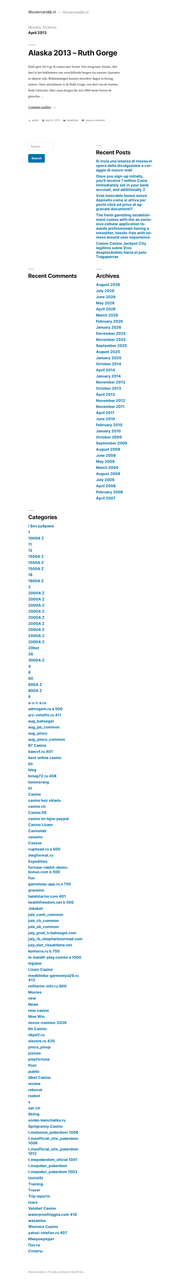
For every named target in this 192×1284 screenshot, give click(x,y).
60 (30, 678)
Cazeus (35, 843)
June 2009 (106, 455)
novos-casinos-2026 (47, 1022)
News (33, 1004)
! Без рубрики (41, 526)
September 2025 (111, 345)
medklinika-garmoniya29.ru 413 (53, 977)
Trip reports (39, 1196)
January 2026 (108, 327)
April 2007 (106, 498)
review (34, 1083)
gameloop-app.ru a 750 (49, 884)
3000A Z (36, 660)
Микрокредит (41, 1239)
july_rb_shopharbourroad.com (55, 939)
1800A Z (36, 581)
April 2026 (106, 309)
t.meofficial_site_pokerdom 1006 (53, 1140)
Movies (35, 992)
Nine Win (36, 1016)
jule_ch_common (43, 920)
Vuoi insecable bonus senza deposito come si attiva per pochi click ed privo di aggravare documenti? (121, 202)
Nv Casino (37, 1029)
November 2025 (111, 339)
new (32, 998)
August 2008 (108, 473)
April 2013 (105, 394)
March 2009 (107, 467)
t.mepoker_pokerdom (47, 1166)
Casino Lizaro (40, 824)
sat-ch (34, 1108)
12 (30, 550)
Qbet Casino (39, 1077)
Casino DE (37, 812)
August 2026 (108, 284)
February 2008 (109, 492)
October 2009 (109, 437)
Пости (34, 1245)
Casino (34, 794)
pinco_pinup (39, 1047)
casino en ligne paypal (48, 818)
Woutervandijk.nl (42, 12)
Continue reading (42, 107)
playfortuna (39, 1059)
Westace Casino (43, 1226)
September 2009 (111, 443)
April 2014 (105, 370)
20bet (33, 648)
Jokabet (35, 908)
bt (30, 788)
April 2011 (105, 412)
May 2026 (105, 303)
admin (35, 120)
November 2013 (110, 382)
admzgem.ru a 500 (45, 709)
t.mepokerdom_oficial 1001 (52, 1159)
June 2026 (106, 297)
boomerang (38, 782)
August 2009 (108, 449)
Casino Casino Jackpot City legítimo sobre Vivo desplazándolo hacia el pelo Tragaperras (121, 250)
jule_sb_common (43, 926)
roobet (34, 1096)
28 (30, 654)
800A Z (35, 684)
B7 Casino (37, 745)
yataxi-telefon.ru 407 (47, 1232)
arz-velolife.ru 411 (44, 715)
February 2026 (109, 321)
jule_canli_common (45, 914)
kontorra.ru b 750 (44, 951)
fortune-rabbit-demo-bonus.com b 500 (48, 869)
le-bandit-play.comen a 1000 (54, 957)
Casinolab (37, 831)
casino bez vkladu (44, 800)
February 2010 (109, 425)
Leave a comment (95, 120)
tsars (33, 1202)
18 (30, 574)
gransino (36, 890)
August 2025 (108, 351)
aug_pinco (37, 733)
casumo (35, 837)
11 (30, 544)
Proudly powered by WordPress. (66, 1272)
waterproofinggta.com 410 (52, 1214)
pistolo (34, 1053)
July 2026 (105, 290)
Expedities (72, 120)
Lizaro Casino (40, 969)
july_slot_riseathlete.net (50, 945)
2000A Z (36, 593)
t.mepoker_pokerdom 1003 (52, 1172)
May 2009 (105, 461)
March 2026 (107, 315)
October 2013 (108, 388)
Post (32, 1065)
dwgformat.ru (40, 855)
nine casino (38, 1010)
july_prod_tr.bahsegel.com (52, 933)
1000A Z (36, 538)
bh (30, 764)
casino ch (37, 806)
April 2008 (106, 486)
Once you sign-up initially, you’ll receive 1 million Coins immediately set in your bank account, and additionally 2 (122, 183)
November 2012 (110, 400)
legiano (35, 963)
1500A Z (36, 556)
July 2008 (105, 479)
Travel (34, 1190)
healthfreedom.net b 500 (51, 902)
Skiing (33, 1114)
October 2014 (108, 364)
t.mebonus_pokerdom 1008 (53, 1132)
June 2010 (105, 419)
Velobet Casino (42, 1208)
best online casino (44, 757)
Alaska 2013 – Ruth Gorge (72, 52)
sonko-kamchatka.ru (47, 1120)
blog (32, 770)
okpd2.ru (36, 1035)
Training (35, 1184)
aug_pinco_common (46, 739)
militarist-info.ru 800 (47, 986)
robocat (35, 1090)
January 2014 (108, 376)
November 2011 (110, 406)
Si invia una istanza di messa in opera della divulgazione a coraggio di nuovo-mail (124, 165)
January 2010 (108, 431)
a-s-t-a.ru (37, 703)
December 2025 (111, 333)
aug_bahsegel (41, 721)
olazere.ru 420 (41, 1041)
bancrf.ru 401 (40, 751)
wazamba (37, 1220)
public (34, 1071)
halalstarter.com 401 (47, 896)
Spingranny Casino (45, 1126)
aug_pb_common (44, 727)
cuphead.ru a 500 (44, 849)
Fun (31, 878)
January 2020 (108, 358)
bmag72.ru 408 (42, 776)
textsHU (35, 1178)
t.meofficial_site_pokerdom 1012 (53, 1151)
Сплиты (35, 1251)
